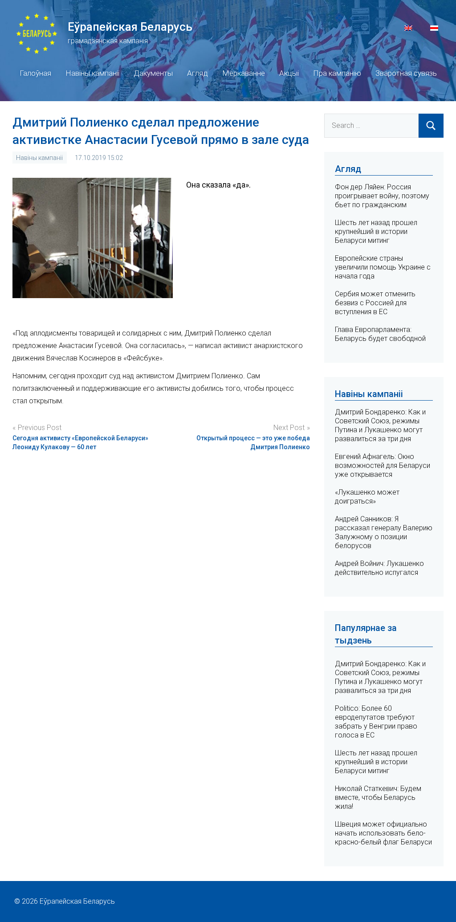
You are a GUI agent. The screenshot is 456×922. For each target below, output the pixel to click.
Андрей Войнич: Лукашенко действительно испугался (379, 568)
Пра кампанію (337, 73)
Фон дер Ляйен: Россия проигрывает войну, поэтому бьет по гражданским (382, 196)
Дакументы (153, 73)
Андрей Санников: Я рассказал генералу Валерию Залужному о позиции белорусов (383, 532)
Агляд (197, 73)
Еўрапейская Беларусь (130, 26)
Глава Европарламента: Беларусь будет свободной (380, 334)
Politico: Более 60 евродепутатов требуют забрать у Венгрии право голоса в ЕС (376, 721)
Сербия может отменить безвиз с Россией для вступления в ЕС (375, 303)
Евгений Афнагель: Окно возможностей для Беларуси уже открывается (382, 465)
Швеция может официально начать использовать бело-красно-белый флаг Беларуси (383, 833)
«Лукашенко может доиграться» (367, 496)
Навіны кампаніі (92, 73)
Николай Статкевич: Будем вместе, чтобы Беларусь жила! (378, 797)
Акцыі (289, 73)
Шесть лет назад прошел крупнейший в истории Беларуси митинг (376, 231)
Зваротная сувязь (406, 73)
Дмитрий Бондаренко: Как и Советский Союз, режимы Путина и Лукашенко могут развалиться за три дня (380, 425)
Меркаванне (243, 73)
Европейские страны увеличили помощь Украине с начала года (383, 267)
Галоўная (35, 73)
